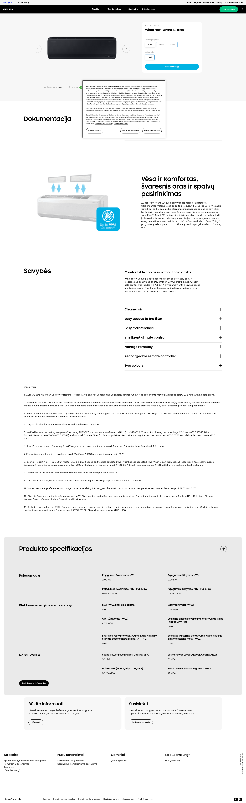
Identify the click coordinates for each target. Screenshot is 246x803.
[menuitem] (95, 9)
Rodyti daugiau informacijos (34, 683)
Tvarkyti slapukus (94, 130)
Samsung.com (128, 799)
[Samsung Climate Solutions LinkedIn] (240, 799)
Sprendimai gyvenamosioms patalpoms (25, 760)
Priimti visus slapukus (152, 130)
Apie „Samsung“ (173, 760)
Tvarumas (9, 767)
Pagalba (197, 2)
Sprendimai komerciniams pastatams (77, 763)
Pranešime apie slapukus (116, 86)
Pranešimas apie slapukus (64, 799)
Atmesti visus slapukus (130, 130)
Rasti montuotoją (229, 9)
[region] (124, 109)
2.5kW (161, 45)
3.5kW (172, 45)
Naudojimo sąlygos (111, 799)
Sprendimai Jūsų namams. (71, 760)
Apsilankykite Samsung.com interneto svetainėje (223, 2)
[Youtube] (236, 799)
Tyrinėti (189, 2)
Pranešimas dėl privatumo (89, 799)
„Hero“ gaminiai (119, 760)
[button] (173, 120)
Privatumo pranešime (121, 123)
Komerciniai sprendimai (16, 763)
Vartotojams (8, 2)
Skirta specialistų (21, 2)
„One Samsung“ (12, 770)
